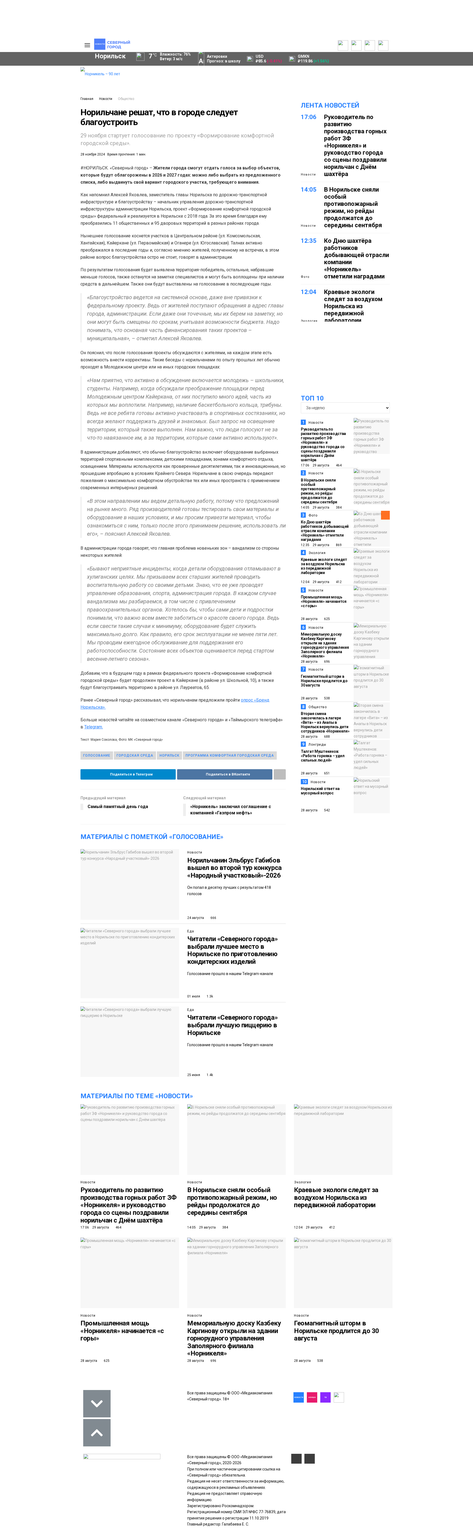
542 (326, 810)
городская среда (135, 755)
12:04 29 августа (315, 582)
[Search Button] (72, 211)
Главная (86, 99)
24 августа (195, 918)
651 (326, 773)
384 (338, 507)
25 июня (193, 1075)
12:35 (308, 240)
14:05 (308, 189)
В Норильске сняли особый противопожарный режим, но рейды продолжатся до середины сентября (353, 207)
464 (338, 465)
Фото (305, 277)
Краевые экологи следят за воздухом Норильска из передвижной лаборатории (353, 306)
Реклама (45, 80)
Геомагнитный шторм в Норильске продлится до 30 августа (324, 680)
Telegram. (93, 726)
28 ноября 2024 (92, 154)
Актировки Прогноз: (223, 58)
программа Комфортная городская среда (230, 755)
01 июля (193, 996)
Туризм (22, 186)
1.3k (209, 996)
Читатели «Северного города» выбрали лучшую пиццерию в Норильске (232, 1025)
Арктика (21, 177)
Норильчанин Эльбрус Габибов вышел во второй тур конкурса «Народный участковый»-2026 (234, 868)
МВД (51, 177)
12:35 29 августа (315, 545)
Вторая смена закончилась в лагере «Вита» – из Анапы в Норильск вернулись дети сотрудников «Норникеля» (325, 722)
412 (338, 582)
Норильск (169, 755)
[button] (52, 117)
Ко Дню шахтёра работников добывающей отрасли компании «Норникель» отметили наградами (325, 531)
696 (326, 662)
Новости (105, 99)
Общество (126, 99)
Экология (309, 321)
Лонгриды (317, 744)
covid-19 (24, 158)
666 (213, 918)
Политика (45, 92)
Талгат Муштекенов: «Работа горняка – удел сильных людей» (323, 755)
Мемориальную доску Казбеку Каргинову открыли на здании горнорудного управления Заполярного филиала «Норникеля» (325, 645)
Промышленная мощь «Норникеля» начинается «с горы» (324, 601)
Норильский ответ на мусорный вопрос (320, 790)
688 (326, 737)
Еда (190, 931)
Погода (43, 110)
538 (326, 698)
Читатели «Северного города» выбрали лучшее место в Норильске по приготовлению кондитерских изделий (232, 950)
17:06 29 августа (315, 465)
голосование (96, 755)
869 (338, 545)
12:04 (308, 292)
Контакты (45, 86)
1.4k (209, 1075)
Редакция (46, 74)
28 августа (309, 619)
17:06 (308, 117)
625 (326, 619)
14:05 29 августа (315, 507)
